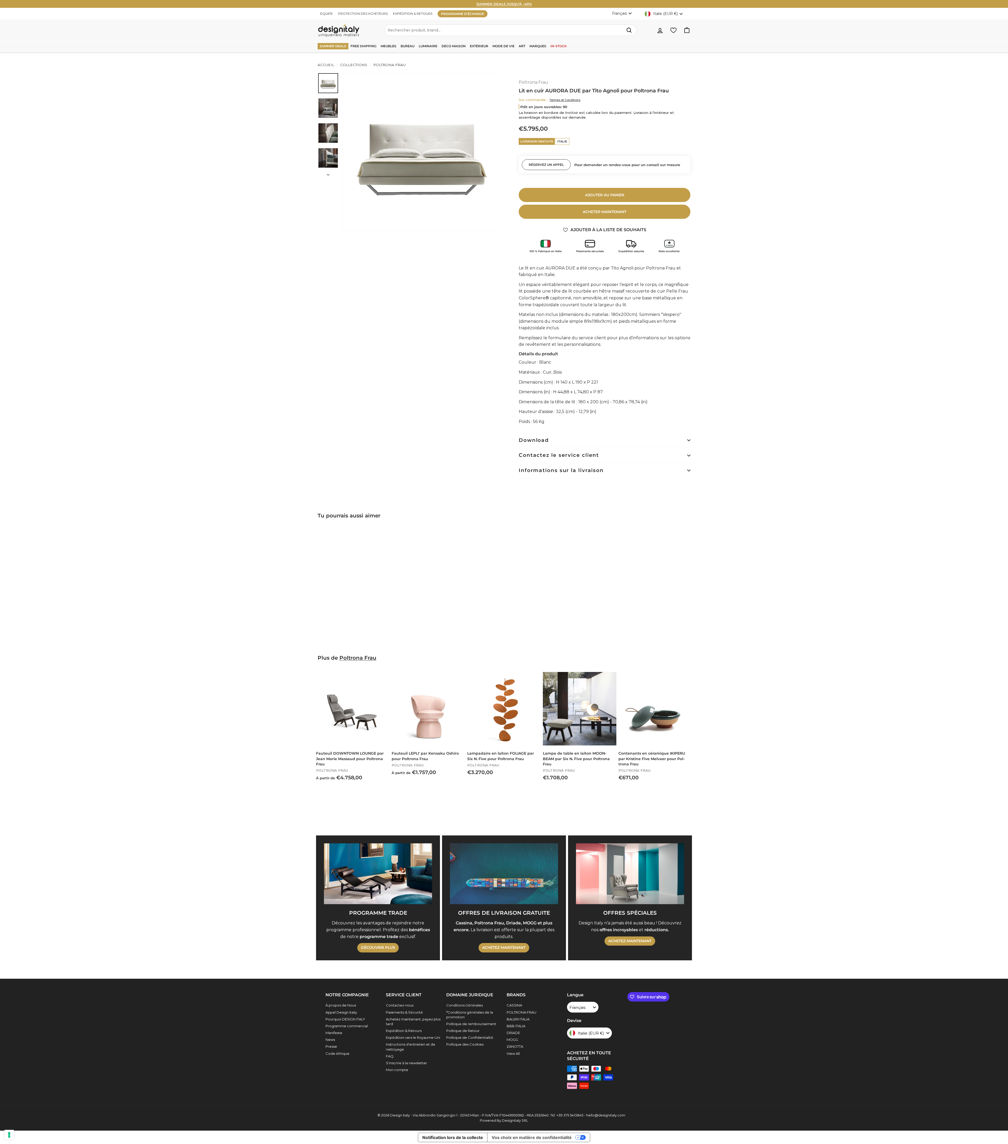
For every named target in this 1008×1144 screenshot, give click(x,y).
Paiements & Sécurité (404, 1012)
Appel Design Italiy (341, 1012)
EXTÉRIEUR (479, 46)
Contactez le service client (559, 455)
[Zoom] (422, 152)
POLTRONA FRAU (521, 1012)
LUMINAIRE (428, 46)
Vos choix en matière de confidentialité (532, 1137)
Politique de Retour (463, 1031)
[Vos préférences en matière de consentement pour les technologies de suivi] (9, 1135)
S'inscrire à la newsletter (406, 1063)
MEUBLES (388, 46)
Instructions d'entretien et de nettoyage (410, 1046)
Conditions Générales (464, 1005)
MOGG (512, 1039)
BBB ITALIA (516, 1026)
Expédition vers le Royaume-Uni (413, 1037)
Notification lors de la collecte (452, 1137)
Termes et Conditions (564, 100)
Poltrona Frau (389, 65)
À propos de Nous (341, 1005)
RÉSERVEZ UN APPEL (546, 165)
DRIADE (513, 1033)
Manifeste (334, 1033)
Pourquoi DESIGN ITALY (345, 1019)
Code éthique (337, 1053)
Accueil (326, 65)
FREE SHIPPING (363, 46)
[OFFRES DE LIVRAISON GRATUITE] (504, 873)
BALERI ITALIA (518, 1019)
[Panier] (687, 30)
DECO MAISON (454, 46)
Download (534, 440)
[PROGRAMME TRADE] (378, 873)
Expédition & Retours (404, 1031)
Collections (353, 65)
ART (522, 46)
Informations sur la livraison (561, 470)
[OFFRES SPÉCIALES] (630, 873)
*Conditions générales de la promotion (469, 1014)
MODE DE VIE (503, 46)
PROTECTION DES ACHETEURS (363, 13)
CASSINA (514, 1005)
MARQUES (537, 46)
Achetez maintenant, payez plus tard (413, 1021)
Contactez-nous (399, 1005)
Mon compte (397, 1070)
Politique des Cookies (465, 1044)
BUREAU (407, 46)
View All (513, 1053)
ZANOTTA (515, 1046)
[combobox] (511, 30)
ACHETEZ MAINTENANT (504, 947)
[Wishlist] (673, 30)
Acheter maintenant (604, 211)
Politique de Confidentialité (469, 1037)
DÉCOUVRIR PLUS (378, 947)
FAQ (389, 1056)
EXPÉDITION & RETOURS (412, 13)
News (330, 1039)
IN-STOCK (558, 46)
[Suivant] (328, 173)
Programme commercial (347, 1026)
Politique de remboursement (471, 1024)
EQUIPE (326, 13)
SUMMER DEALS (333, 46)
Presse (331, 1046)
